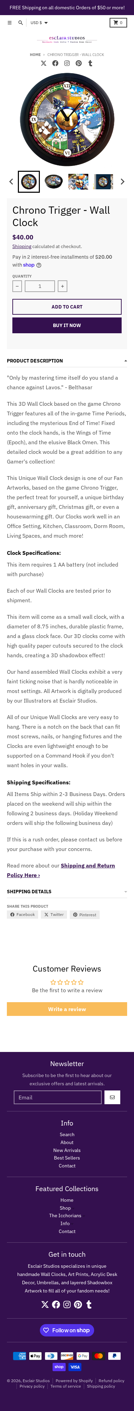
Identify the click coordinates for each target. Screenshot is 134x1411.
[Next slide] (122, 182)
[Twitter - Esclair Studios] (43, 63)
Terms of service (66, 1386)
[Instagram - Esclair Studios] (67, 63)
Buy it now (67, 325)
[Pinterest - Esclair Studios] (78, 63)
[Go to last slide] (11, 182)
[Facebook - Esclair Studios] (55, 63)
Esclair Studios (36, 1380)
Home (35, 54)
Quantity (22, 276)
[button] (29, 182)
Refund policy (111, 1380)
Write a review (67, 1009)
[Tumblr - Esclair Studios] (90, 63)
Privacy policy (32, 1386)
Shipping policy (101, 1386)
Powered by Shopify (74, 1380)
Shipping (21, 246)
